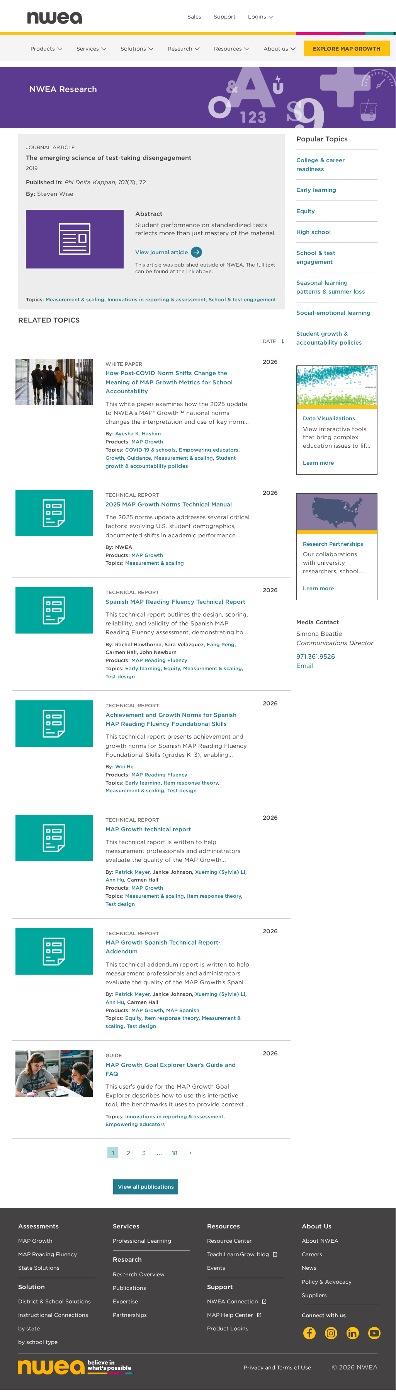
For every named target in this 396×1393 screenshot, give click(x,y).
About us (275, 49)
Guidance (139, 458)
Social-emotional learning (333, 312)
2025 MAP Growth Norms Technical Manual (168, 504)
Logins (257, 17)
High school (313, 232)
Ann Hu (114, 880)
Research (180, 49)
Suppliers (314, 1295)
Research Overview (139, 1274)
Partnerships (130, 1314)
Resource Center (229, 1240)
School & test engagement (242, 299)
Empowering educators (208, 450)
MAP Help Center (230, 1314)
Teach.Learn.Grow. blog (238, 1254)
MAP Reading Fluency (159, 660)
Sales (194, 17)
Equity (172, 668)
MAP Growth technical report (148, 829)
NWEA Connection (232, 1301)
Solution (31, 1287)
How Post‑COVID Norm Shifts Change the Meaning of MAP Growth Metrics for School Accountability (169, 382)
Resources (228, 49)
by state (29, 1328)
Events (216, 1267)
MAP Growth (147, 442)
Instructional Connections (53, 1314)
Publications (129, 1287)
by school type (38, 1342)
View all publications (146, 1187)
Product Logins (227, 1328)
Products (43, 49)
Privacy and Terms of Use (277, 1367)
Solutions (133, 49)
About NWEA (320, 1240)
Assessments (38, 1226)
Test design (120, 677)
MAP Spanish (182, 1010)
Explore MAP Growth (347, 49)
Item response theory (191, 783)
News (309, 1267)
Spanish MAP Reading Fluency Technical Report (175, 601)
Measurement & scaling (75, 299)
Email (304, 665)
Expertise (125, 1301)
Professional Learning (142, 1240)
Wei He (124, 767)
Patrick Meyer (132, 872)
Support (225, 17)
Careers (312, 1254)
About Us (316, 1226)
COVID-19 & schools (150, 450)
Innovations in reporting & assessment (156, 299)
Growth (114, 458)
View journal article (161, 252)
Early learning (143, 668)
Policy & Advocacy (327, 1281)
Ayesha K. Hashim (138, 434)
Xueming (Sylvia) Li (220, 872)
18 (174, 1153)
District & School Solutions (54, 1301)
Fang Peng (221, 644)
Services (87, 49)
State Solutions (38, 1267)
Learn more (318, 463)
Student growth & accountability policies (329, 338)
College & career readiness (320, 164)
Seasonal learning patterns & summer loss (330, 287)
